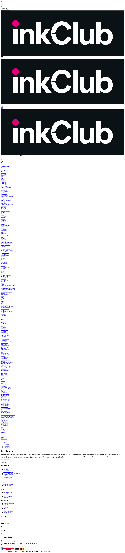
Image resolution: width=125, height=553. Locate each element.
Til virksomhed (4, 8)
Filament (7, 446)
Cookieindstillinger (7, 477)
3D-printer (7, 444)
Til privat (3, 4)
